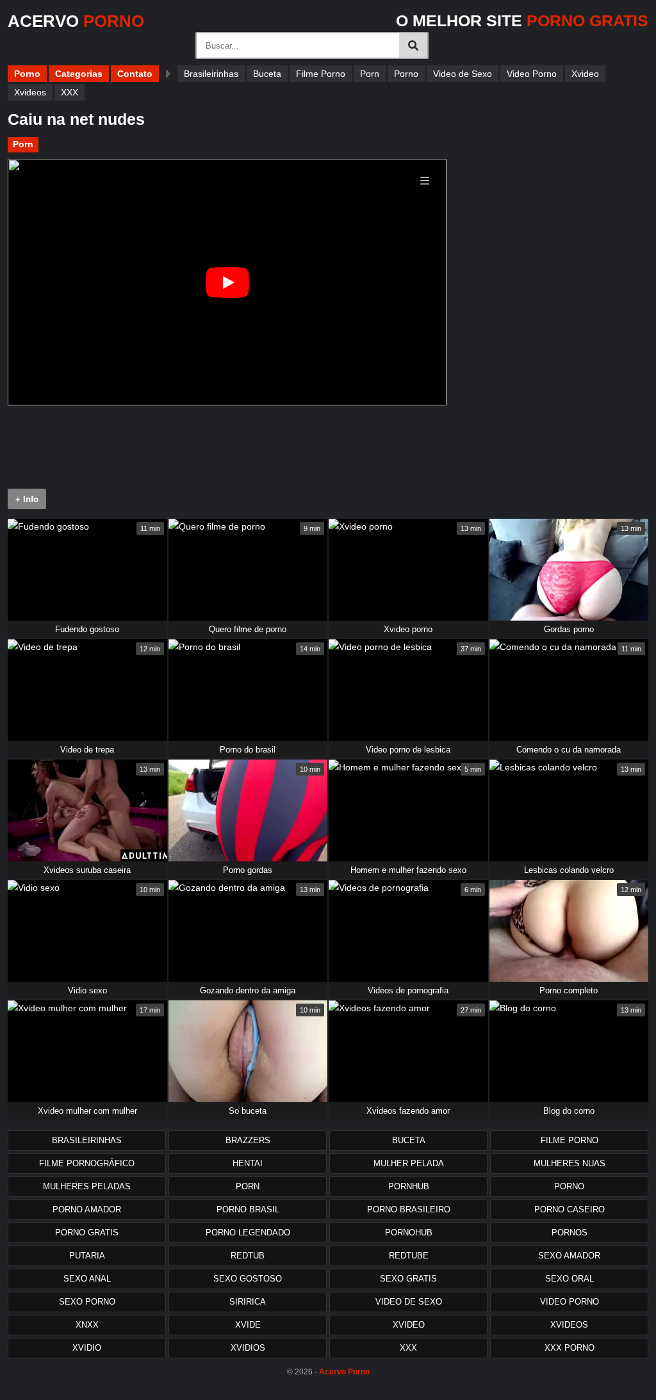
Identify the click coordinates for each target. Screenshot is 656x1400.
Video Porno (532, 74)
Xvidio (86, 1348)
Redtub (248, 1255)
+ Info (26, 499)
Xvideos (30, 92)
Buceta (267, 74)
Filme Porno (320, 74)
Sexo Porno (87, 1301)
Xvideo (585, 74)
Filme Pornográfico (87, 1163)
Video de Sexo (462, 74)
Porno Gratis (87, 1232)
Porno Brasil (248, 1209)
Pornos (569, 1232)
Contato (134, 74)
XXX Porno (569, 1348)
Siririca (247, 1301)
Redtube (409, 1255)
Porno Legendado (248, 1232)
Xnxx (87, 1325)
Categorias (78, 74)
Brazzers (248, 1140)
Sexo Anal (87, 1278)
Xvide (248, 1325)
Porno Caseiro (569, 1209)
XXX (69, 92)
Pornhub (408, 1186)
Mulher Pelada (408, 1163)
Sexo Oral (569, 1278)
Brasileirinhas (211, 74)
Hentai (248, 1163)
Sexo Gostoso (247, 1278)
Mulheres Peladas (87, 1186)
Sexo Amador (569, 1255)
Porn (369, 74)
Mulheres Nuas (569, 1163)
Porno (27, 74)
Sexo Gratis (408, 1278)
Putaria (87, 1255)
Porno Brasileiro (408, 1209)
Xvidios (248, 1348)
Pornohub (408, 1232)
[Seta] (168, 73)
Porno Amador (87, 1209)
